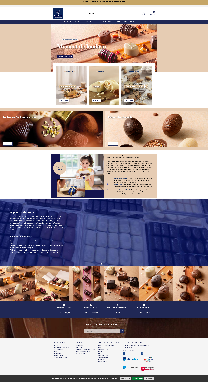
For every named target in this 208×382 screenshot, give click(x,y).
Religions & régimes (59, 355)
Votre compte (79, 347)
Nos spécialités (57, 353)
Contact (100, 347)
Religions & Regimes (105, 21)
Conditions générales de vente (83, 351)
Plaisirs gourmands (58, 349)
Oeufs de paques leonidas (60, 357)
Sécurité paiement (80, 353)
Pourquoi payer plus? (103, 349)
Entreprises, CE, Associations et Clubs (85, 349)
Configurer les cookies (103, 361)
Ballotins (56, 345)
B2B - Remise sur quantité (134, 21)
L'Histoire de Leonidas (103, 355)
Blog (99, 353)
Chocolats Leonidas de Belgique (106, 345)
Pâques (118, 21)
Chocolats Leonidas (72, 21)
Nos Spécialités (89, 21)
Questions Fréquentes (103, 357)
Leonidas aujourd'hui (103, 359)
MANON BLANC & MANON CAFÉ (62, 347)
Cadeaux (56, 351)
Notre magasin (101, 351)
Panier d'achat (79, 345)
